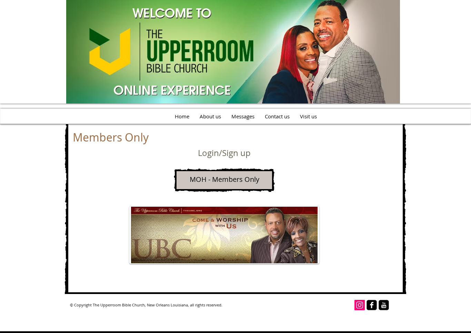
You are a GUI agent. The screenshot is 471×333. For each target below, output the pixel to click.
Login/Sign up (224, 153)
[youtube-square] (384, 305)
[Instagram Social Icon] (359, 305)
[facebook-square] (372, 305)
